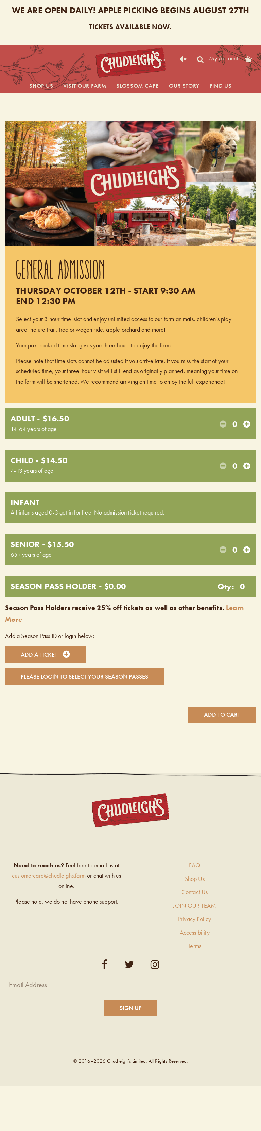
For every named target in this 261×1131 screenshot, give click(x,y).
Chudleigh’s (130, 62)
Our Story (184, 85)
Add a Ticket (39, 654)
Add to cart (222, 714)
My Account (223, 58)
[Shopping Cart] (248, 58)
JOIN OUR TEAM (194, 905)
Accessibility (195, 932)
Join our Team (152, 59)
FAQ (194, 865)
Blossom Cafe (137, 85)
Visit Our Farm (84, 85)
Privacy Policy (194, 919)
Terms (194, 946)
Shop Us (41, 85)
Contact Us (194, 892)
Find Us (221, 85)
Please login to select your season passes (84, 676)
